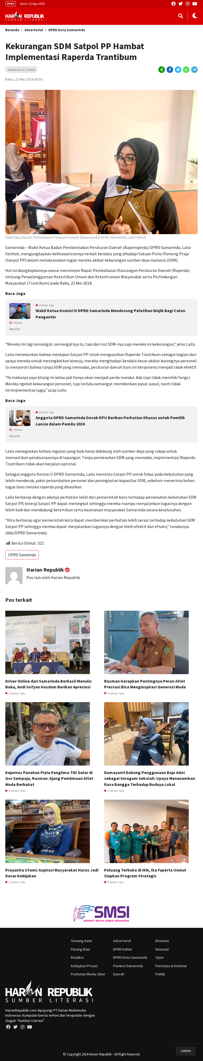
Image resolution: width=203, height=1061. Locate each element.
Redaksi (77, 957)
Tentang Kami (81, 940)
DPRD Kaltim (122, 949)
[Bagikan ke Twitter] (178, 69)
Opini (159, 957)
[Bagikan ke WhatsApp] (186, 69)
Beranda (12, 30)
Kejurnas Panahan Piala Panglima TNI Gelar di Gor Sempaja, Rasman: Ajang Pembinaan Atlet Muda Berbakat (49, 778)
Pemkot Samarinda (128, 965)
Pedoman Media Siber (88, 974)
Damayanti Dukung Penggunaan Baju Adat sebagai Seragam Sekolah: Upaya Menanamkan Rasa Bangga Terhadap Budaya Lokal (149, 778)
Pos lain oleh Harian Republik (53, 577)
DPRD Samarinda (22, 554)
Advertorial (34, 30)
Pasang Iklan (80, 949)
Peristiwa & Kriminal (171, 965)
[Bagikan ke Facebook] (170, 69)
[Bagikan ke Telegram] (194, 69)
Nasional (162, 949)
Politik (160, 974)
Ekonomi (162, 940)
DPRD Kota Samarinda (66, 30)
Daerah (118, 974)
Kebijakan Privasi (84, 965)
